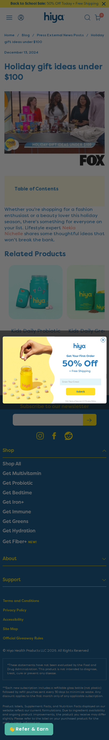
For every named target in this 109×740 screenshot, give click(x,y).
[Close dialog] (103, 340)
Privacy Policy (90, 401)
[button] (29, 729)
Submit (80, 391)
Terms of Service (75, 401)
